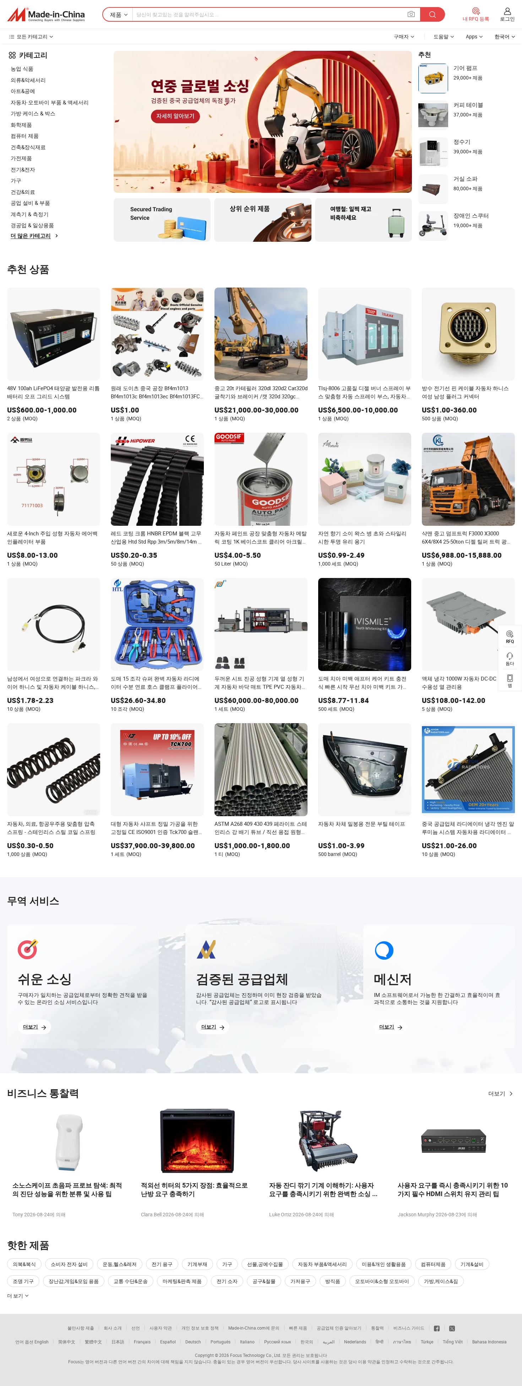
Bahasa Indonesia (489, 1341)
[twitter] (452, 1328)
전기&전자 (23, 169)
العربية (329, 1341)
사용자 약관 (160, 1328)
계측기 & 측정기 (30, 214)
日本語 (118, 1341)
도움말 (441, 36)
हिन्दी (380, 1341)
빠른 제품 (298, 1328)
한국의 (306, 1341)
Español (168, 1341)
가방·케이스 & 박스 (33, 113)
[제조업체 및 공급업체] (46, 14)
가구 (16, 180)
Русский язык (277, 1341)
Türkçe (427, 1341)
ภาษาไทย (402, 1341)
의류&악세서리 (28, 79)
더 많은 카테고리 (31, 236)
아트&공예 (23, 90)
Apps (471, 36)
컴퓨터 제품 (25, 135)
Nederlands (355, 1341)
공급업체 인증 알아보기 (339, 1328)
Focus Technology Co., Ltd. (255, 1355)
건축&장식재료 (28, 147)
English (41, 1341)
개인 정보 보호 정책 (200, 1328)
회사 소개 (113, 1328)
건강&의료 (23, 191)
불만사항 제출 (80, 1328)
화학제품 (21, 124)
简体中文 (66, 1341)
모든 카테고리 (32, 36)
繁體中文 (93, 1341)
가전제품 (21, 158)
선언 (135, 1328)
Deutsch (193, 1341)
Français (142, 1341)
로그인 (507, 18)
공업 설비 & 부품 (30, 202)
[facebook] (437, 1328)
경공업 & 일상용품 (32, 225)
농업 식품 (22, 68)
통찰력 (377, 1328)
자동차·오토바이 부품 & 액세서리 (50, 102)
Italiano (247, 1341)
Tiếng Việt (453, 1341)
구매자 (401, 36)
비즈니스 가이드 (408, 1328)
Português (220, 1341)
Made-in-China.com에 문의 (253, 1328)
